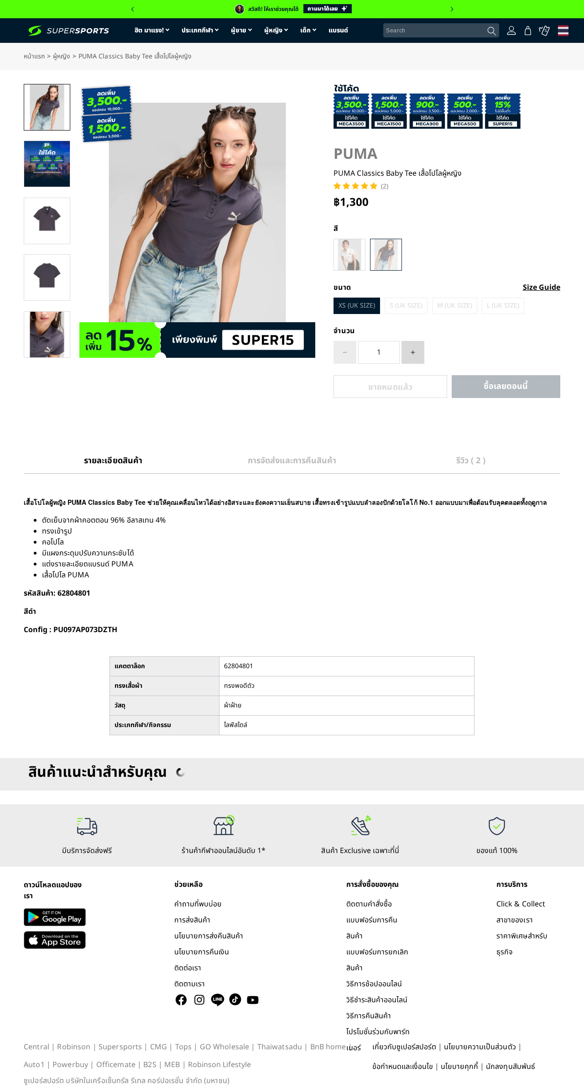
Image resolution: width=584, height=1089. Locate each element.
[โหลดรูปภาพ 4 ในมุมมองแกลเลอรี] (47, 277)
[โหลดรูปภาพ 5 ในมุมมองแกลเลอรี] (47, 334)
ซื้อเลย (506, 386)
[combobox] (441, 30)
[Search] (492, 31)
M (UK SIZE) (454, 305)
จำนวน (344, 330)
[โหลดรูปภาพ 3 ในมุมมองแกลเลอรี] (47, 221)
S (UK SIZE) (406, 305)
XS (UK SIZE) (357, 305)
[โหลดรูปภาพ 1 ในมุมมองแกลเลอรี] (47, 107)
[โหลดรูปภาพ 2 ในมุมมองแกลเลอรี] (47, 164)
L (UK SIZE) (503, 305)
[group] (292, 9)
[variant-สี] (349, 255)
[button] (132, 9)
